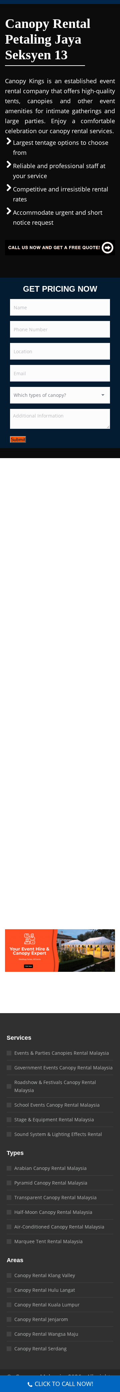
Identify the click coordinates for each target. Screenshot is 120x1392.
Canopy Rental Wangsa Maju (46, 1334)
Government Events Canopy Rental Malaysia (63, 1067)
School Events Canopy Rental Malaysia (57, 1105)
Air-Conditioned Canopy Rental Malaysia (59, 1227)
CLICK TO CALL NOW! (64, 1384)
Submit (18, 439)
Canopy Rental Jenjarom (41, 1319)
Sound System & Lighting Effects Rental (58, 1134)
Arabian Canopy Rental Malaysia (50, 1168)
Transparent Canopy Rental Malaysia (55, 1197)
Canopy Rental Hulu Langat (44, 1290)
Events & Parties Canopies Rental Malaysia (61, 1053)
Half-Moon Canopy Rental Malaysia (53, 1212)
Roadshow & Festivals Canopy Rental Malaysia (55, 1086)
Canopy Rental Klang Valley (44, 1275)
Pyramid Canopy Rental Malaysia (50, 1183)
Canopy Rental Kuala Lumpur (47, 1304)
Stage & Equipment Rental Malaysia (54, 1119)
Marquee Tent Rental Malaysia (48, 1241)
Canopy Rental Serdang (40, 1348)
